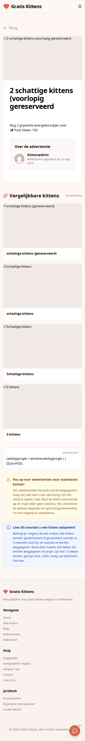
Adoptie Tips (11, 669)
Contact (8, 674)
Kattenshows (11, 634)
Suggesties (10, 658)
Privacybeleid (12, 698)
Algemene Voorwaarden (19, 704)
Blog (6, 629)
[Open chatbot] (74, 730)
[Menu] (80, 6)
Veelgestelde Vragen (16, 663)
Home (7, 617)
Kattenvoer (10, 640)
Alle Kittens (10, 623)
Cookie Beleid (12, 709)
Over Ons (9, 680)
